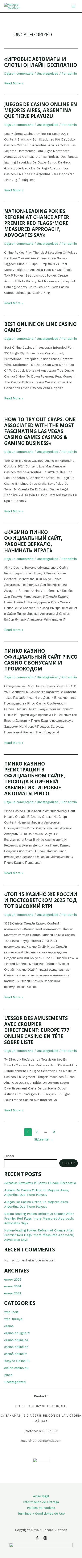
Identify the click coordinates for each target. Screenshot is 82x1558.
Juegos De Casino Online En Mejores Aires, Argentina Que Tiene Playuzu (40, 110)
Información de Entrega (41, 1502)
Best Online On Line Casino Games (40, 327)
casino (9, 1326)
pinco (8, 1375)
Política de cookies (41, 1508)
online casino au (16, 1368)
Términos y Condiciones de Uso (41, 1513)
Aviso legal (41, 1496)
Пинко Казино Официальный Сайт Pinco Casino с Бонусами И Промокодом (41, 660)
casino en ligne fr (17, 1333)
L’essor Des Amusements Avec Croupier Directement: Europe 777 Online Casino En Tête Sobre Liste (36, 1030)
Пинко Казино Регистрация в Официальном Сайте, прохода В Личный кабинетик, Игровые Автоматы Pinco (34, 778)
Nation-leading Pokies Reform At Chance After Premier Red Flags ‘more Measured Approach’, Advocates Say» (39, 1218)
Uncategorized (15, 1382)
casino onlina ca (16, 1340)
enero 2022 (12, 1293)
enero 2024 (12, 1286)
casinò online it (15, 1354)
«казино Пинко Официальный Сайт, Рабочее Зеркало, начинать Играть (33, 541)
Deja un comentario (18, 73)
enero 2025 (12, 1279)
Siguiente (43, 1139)
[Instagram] (45, 1538)
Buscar (9, 1156)
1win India (11, 1312)
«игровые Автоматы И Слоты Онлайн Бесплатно (40, 1183)
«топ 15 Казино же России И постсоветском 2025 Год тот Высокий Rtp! (40, 900)
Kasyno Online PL (17, 1361)
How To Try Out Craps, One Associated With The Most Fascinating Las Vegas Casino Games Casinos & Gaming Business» (40, 431)
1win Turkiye (13, 1319)
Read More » (13, 83)
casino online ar (16, 1347)
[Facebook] (37, 1538)
